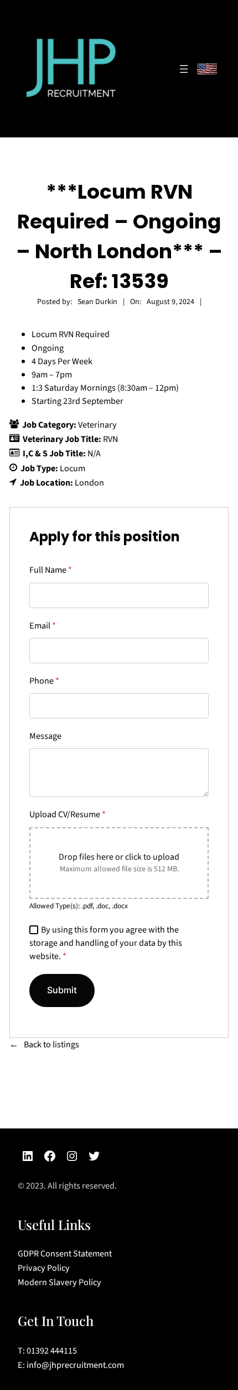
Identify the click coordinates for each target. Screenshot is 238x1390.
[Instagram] (72, 1156)
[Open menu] (183, 69)
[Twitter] (94, 1156)
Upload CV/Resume (67, 814)
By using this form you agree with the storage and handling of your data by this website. (105, 942)
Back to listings (51, 1044)
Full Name (50, 569)
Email (42, 625)
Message (45, 735)
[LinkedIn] (28, 1156)
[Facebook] (50, 1156)
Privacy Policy (44, 1268)
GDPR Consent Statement (65, 1254)
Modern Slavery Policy (59, 1282)
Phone (44, 680)
